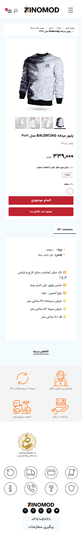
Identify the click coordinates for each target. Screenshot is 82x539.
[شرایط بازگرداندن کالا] (10, 472)
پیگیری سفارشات (41, 527)
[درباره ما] (10, 488)
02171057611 (41, 519)
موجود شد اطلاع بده (41, 212)
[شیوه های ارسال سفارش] (30, 472)
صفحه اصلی (70, 28)
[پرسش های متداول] (51, 488)
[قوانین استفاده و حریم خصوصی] (71, 488)
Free (67, 175)
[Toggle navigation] (71, 10)
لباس (51, 28)
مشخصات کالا (65, 229)
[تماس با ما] (30, 488)
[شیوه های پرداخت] (51, 472)
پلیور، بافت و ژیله (37, 28)
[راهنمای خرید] (71, 472)
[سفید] (70, 191)
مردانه (59, 28)
